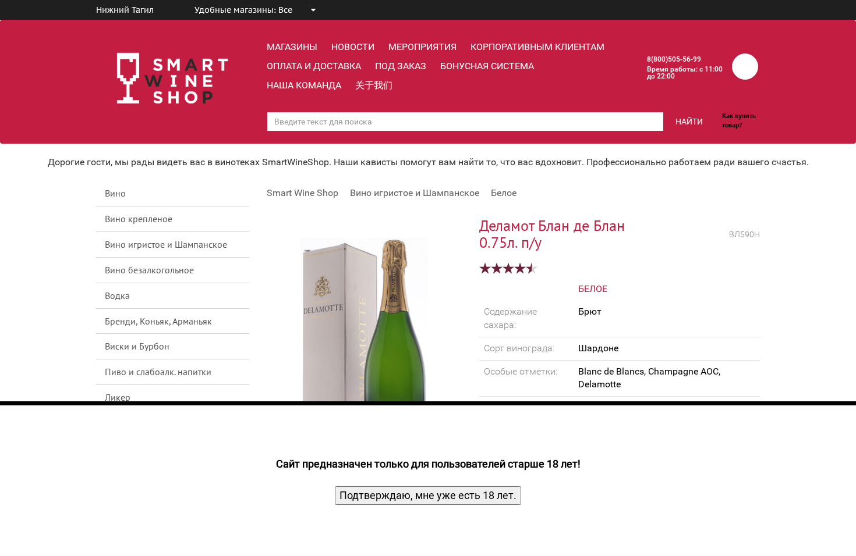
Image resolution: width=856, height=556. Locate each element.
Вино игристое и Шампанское (166, 244)
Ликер (117, 397)
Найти (689, 121)
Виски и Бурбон (137, 346)
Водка (117, 295)
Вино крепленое (138, 218)
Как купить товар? (739, 120)
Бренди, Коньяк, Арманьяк (158, 321)
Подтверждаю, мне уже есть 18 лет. (428, 495)
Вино (115, 193)
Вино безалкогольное (149, 270)
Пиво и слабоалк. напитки (158, 371)
